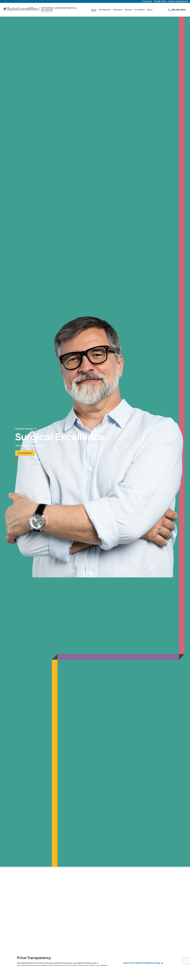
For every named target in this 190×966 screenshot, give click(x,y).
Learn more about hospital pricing (141, 962)
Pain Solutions (105, 10)
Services (128, 10)
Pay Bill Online (160, 1)
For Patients (139, 10)
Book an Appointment (178, 1)
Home (93, 10)
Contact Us (147, 1)
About (149, 10)
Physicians (117, 10)
